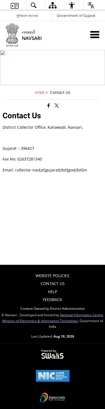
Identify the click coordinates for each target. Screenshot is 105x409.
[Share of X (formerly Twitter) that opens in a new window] (56, 105)
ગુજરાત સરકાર (27, 15)
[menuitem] (14, 5)
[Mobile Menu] (95, 34)
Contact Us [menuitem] (53, 283)
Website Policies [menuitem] (52, 275)
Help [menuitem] (52, 291)
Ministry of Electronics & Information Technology (40, 320)
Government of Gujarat (76, 15)
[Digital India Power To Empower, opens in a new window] (53, 398)
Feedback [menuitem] (52, 299)
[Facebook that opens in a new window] (48, 105)
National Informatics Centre (81, 315)
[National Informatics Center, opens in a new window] (53, 376)
